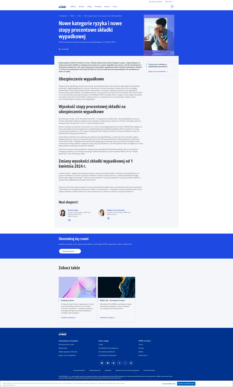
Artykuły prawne (67, 300)
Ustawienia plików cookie (169, 383)
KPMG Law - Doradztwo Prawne (112, 300)
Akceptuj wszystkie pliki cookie (186, 383)
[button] (69, 220)
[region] (116, 384)
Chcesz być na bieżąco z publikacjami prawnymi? (157, 65)
